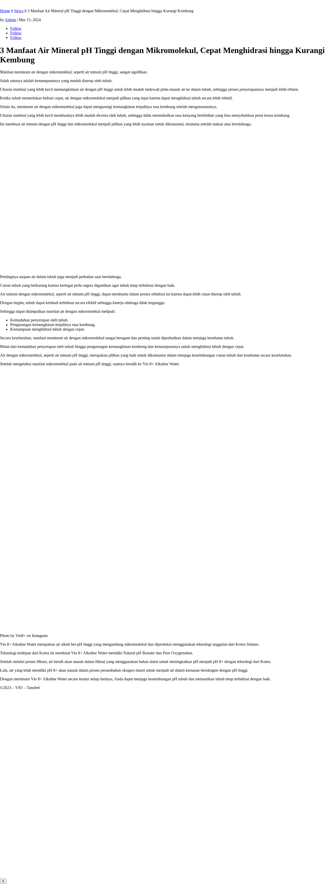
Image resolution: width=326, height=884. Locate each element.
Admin (10, 20)
